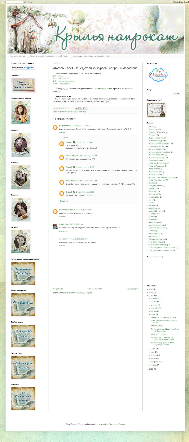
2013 (151, 296)
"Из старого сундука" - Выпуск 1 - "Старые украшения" (163, 344)
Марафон (152, 191)
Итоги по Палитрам (156, 166)
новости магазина (156, 225)
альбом (152, 127)
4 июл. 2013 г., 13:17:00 (79, 239)
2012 (151, 369)
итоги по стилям (155, 172)
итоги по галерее (66, 111)
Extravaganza (64, 83)
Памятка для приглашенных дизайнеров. (90, 56)
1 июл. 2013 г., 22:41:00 (85, 167)
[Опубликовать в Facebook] (84, 108)
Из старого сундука (156, 141)
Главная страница (17, 56)
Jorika (60, 76)
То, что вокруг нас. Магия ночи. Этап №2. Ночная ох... (165, 330)
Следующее (58, 289)
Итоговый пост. (157, 326)
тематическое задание (158, 245)
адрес (107, 101)
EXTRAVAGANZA (66, 210)
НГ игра (152, 217)
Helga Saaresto (64, 78)
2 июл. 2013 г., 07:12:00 (83, 210)
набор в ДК (153, 208)
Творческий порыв (156, 242)
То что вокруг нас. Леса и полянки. (162, 248)
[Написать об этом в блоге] (79, 108)
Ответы (65, 138)
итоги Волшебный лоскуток (159, 144)
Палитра (152, 231)
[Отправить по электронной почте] (76, 108)
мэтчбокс (152, 205)
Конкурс (152, 183)
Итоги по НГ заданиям (157, 163)
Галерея (152, 135)
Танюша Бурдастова (66, 81)
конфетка (152, 189)
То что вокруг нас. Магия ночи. (160, 250)
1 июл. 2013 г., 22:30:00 (85, 142)
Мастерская (153, 194)
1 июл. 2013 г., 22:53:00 (85, 192)
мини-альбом (154, 197)
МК (150, 203)
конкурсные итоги (156, 186)
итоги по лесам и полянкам (159, 152)
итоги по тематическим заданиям (162, 177)
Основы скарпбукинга (157, 228)
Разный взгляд (154, 234)
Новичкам (152, 219)
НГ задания (153, 214)
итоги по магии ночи (157, 155)
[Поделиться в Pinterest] (87, 108)
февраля (155, 362)
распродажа (153, 236)
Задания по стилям (156, 138)
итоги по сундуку (155, 174)
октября (154, 305)
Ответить (63, 133)
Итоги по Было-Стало (157, 146)
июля (153, 315)
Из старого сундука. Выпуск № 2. (163, 317)
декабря (154, 298)
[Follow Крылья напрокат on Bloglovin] (23, 69)
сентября (155, 308)
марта (153, 359)
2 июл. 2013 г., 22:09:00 (74, 224)
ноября (154, 302)
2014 (151, 292)
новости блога (154, 222)
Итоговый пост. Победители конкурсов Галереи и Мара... (163, 338)
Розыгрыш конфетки (157, 239)
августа (154, 311)
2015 (151, 289)
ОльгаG (69, 142)
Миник (151, 200)
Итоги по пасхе (155, 169)
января (154, 365)
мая (153, 352)
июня (153, 349)
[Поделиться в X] (81, 108)
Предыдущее (132, 289)
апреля (154, 355)
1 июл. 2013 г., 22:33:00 (88, 156)
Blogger (122, 424)
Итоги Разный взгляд (157, 180)
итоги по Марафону (79, 111)
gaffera (106, 424)
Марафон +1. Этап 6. (159, 334)
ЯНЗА (61, 224)
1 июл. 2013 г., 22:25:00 (81, 126)
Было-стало (153, 130)
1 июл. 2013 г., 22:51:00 (88, 181)
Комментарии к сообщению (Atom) (79, 293)
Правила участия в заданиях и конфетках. (48, 56)
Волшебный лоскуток (157, 132)
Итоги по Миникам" (156, 160)
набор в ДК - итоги (156, 211)
